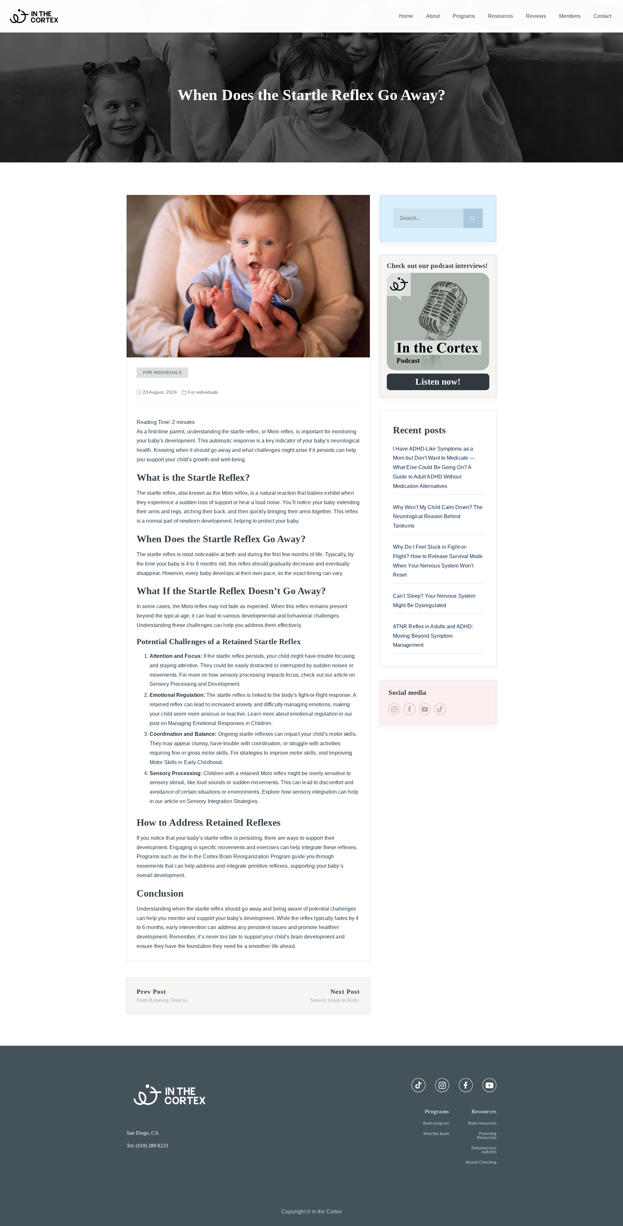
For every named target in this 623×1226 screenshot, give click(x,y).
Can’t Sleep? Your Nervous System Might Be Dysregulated (434, 600)
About (433, 16)
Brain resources (482, 1123)
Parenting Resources (486, 1136)
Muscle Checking (481, 1162)
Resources (500, 16)
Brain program (436, 1123)
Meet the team (436, 1134)
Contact (602, 16)
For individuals (162, 372)
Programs (464, 16)
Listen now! (437, 382)
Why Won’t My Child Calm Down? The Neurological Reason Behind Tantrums (438, 516)
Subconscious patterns (483, 1150)
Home (406, 16)
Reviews (536, 16)
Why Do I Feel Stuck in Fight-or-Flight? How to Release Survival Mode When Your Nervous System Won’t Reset (438, 561)
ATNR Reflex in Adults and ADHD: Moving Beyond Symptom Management (433, 636)
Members (569, 16)
